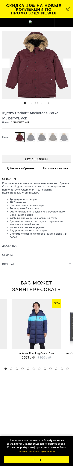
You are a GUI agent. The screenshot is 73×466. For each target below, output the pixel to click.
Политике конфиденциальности (36, 450)
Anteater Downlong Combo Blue (36, 353)
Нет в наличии (36, 159)
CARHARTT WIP (20, 122)
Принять (37, 459)
